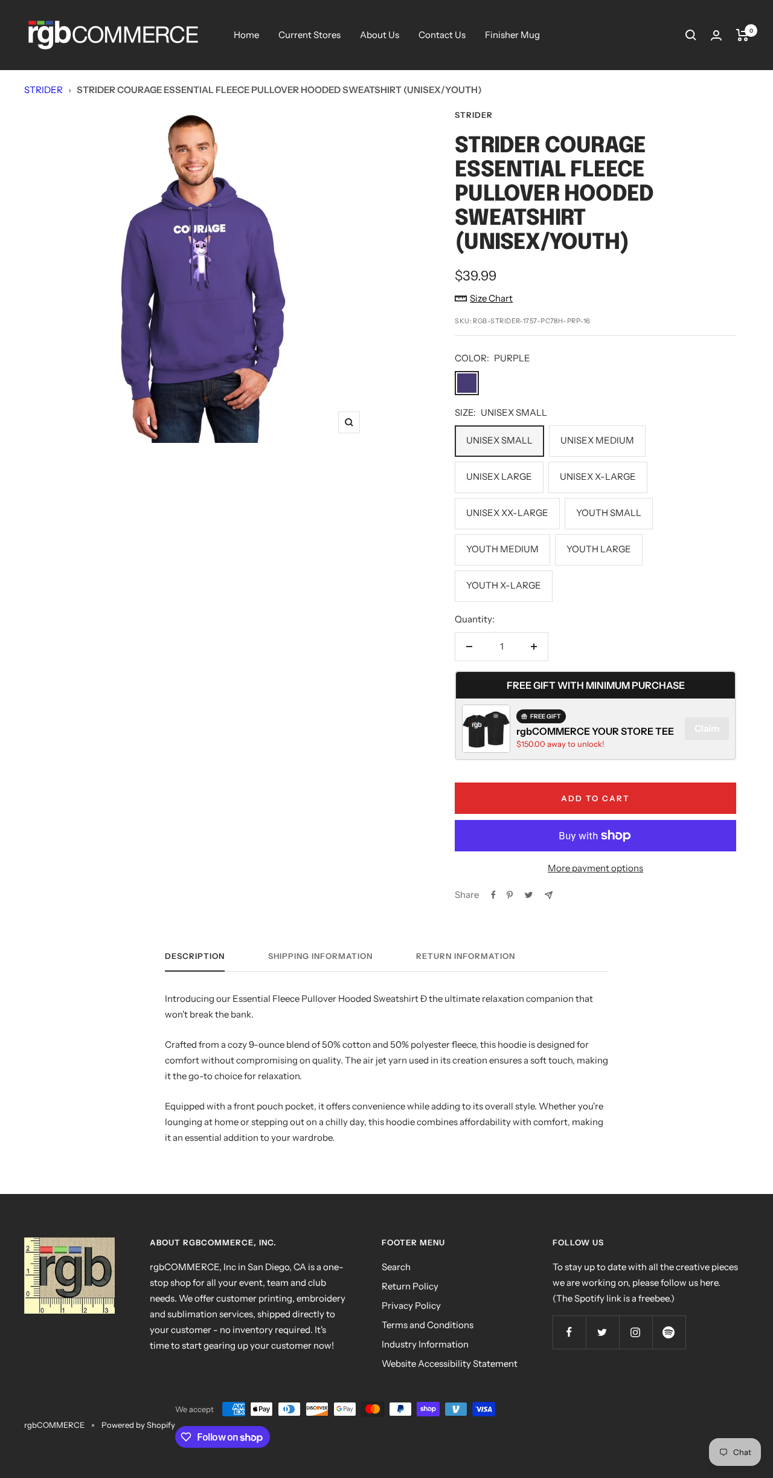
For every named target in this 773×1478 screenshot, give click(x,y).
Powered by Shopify (138, 1425)
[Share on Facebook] (493, 895)
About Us (379, 34)
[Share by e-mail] (549, 895)
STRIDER (43, 89)
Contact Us (442, 34)
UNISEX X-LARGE (598, 476)
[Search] (690, 35)
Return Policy (410, 1286)
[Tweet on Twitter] (529, 895)
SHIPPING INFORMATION (320, 956)
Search (396, 1267)
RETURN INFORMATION (465, 956)
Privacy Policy (411, 1305)
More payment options (595, 868)
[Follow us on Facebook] (569, 1332)
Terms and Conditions (427, 1325)
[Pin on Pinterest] (510, 895)
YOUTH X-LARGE (503, 585)
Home (246, 34)
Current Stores (309, 34)
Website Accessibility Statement (450, 1363)
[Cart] (742, 35)
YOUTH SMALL (608, 512)
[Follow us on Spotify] (668, 1332)
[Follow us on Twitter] (602, 1332)
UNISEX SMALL (499, 440)
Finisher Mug (512, 34)
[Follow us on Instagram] (635, 1332)
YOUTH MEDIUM (502, 549)
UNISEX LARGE (499, 476)
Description (195, 956)
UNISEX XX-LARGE (507, 512)
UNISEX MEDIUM (597, 440)
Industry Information (425, 1344)
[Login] (716, 35)
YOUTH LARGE (598, 549)
